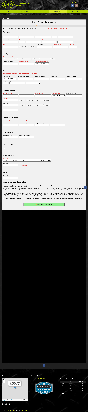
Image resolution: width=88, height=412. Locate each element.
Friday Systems (24, 410)
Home (7, 12)
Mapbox (3, 400)
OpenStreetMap (14, 399)
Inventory (24, 12)
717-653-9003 (75, 2)
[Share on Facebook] (44, 366)
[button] (15, 387)
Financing (57, 12)
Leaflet (4, 399)
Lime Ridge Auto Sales (10, 410)
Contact (75, 12)
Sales (41, 12)
